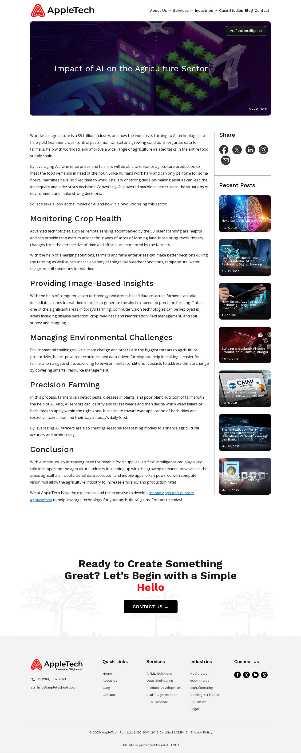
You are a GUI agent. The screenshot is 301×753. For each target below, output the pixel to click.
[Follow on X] (246, 675)
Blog (249, 11)
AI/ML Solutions (159, 673)
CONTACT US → (151, 606)
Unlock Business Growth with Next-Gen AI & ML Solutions (245, 218)
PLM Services (157, 702)
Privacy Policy (201, 732)
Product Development (164, 687)
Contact (262, 11)
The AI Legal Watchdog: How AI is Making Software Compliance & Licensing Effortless (245, 478)
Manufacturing (201, 687)
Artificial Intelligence (246, 30)
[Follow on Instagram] (264, 675)
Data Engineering (160, 680)
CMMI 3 (182, 732)
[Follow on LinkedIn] (255, 675)
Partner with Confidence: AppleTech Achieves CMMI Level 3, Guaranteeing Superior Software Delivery (243, 390)
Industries (204, 11)
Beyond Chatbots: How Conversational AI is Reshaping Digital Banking (242, 261)
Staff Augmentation (162, 695)
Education (198, 702)
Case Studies (231, 11)
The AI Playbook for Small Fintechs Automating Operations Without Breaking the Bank (244, 434)
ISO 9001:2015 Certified (154, 732)
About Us (158, 11)
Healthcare (198, 673)
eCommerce (199, 680)
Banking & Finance (204, 695)
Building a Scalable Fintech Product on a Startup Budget (245, 350)
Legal (194, 709)
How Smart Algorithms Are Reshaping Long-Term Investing (243, 305)
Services (181, 11)
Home (107, 673)
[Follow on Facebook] (237, 675)
